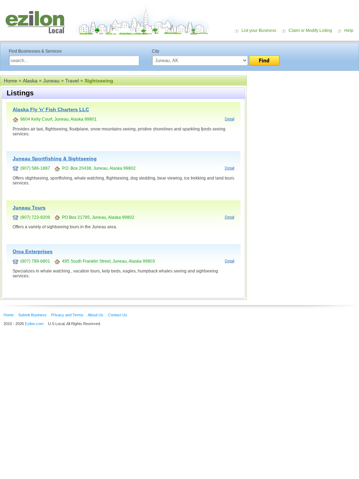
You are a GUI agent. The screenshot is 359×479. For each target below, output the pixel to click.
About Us (95, 315)
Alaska (30, 80)
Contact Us (117, 315)
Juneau (51, 80)
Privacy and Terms (67, 315)
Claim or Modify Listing (310, 30)
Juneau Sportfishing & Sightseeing (55, 158)
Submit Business (32, 315)
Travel (72, 80)
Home (10, 80)
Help (348, 30)
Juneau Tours (29, 207)
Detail (229, 119)
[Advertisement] (302, 118)
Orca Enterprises (33, 251)
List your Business (259, 30)
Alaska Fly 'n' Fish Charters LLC (51, 109)
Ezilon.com (34, 324)
